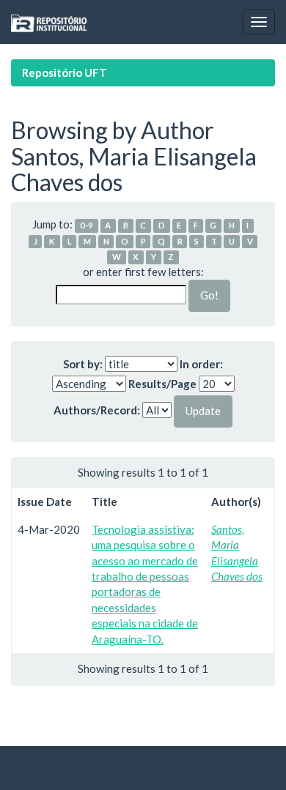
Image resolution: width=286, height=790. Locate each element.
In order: (201, 363)
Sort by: (83, 363)
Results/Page (162, 383)
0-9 (86, 225)
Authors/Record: (97, 410)
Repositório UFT (64, 72)
